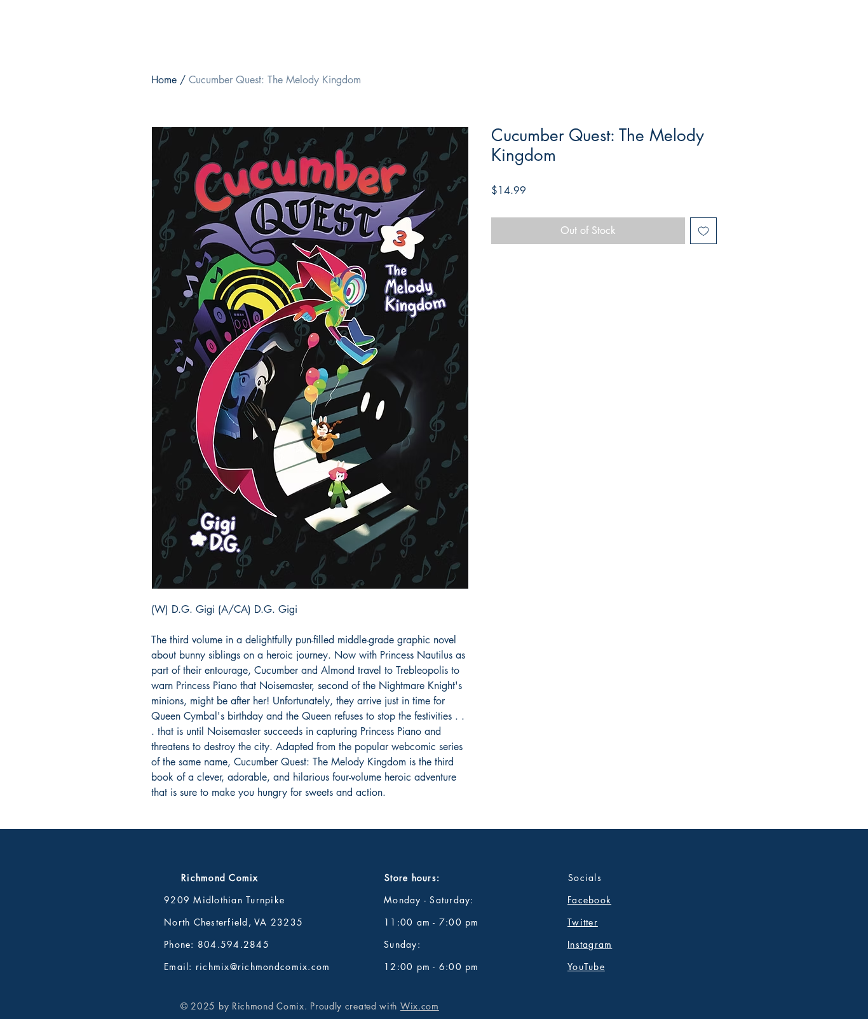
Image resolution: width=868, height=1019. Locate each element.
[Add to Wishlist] (703, 230)
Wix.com (419, 1006)
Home (164, 79)
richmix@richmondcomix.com (263, 967)
